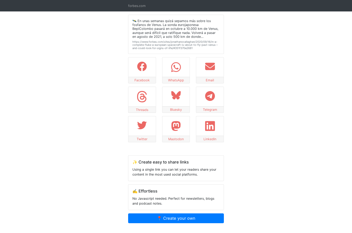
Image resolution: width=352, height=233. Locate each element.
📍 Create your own (176, 218)
